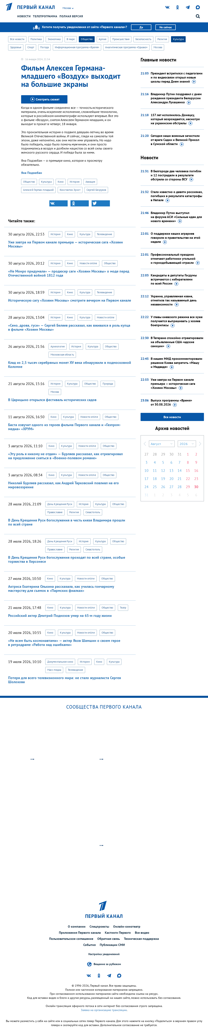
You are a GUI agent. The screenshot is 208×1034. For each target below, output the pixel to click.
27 (146, 454)
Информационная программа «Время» (77, 47)
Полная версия (71, 16)
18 (155, 478)
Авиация (90, 181)
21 (180, 478)
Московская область (62, 354)
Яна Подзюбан (31, 173)
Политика (36, 39)
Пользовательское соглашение (71, 939)
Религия (162, 39)
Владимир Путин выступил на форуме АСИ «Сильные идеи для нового (176, 217)
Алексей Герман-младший (38, 190)
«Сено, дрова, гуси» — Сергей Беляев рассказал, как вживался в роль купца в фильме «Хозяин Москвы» (69, 327)
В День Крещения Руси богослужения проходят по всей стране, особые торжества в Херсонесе (66, 559)
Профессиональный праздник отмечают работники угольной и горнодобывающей (173, 258)
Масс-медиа (54, 670)
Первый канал (36, 7)
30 (171, 454)
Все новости (17, 39)
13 (171, 470)
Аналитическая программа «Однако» (126, 47)
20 (171, 478)
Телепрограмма (45, 16)
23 (196, 478)
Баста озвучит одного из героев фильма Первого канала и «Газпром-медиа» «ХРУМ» (64, 426)
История (74, 181)
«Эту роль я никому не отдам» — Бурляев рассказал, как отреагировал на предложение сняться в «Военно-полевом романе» (65, 456)
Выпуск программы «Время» (171, 402)
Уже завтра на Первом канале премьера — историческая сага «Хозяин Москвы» (65, 244)
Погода (44, 47)
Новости (24, 16)
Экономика (54, 39)
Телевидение (104, 234)
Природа (108, 383)
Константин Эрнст (70, 190)
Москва (158, 47)
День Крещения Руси (59, 504)
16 (196, 470)
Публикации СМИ (112, 945)
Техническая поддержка (141, 939)
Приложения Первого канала (80, 932)
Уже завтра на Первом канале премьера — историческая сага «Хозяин (173, 383)
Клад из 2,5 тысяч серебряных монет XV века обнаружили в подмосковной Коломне (69, 364)
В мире (71, 39)
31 (180, 454)
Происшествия (120, 39)
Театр (123, 607)
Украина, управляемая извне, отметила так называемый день (174, 300)
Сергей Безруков (96, 190)
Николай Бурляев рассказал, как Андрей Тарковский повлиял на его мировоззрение (63, 485)
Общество (87, 39)
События (89, 945)
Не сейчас (165, 27)
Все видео (142, 932)
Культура (178, 39)
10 (146, 470)
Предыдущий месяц (145, 444)
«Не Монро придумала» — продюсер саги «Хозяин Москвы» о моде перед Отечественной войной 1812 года (68, 273)
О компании (77, 926)
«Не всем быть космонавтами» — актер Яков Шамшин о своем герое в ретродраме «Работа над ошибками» (64, 642)
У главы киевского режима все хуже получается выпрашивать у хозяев (177, 321)
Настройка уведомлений (104, 954)
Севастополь (93, 512)
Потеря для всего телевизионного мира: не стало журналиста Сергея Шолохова (64, 679)
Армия (102, 39)
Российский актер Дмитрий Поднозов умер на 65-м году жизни (60, 615)
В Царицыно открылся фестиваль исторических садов (52, 399)
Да (141, 27)
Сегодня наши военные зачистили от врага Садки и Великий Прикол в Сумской (175, 140)
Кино (61, 181)
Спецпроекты (99, 926)
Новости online (88, 263)
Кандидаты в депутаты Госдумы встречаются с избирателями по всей (174, 279)
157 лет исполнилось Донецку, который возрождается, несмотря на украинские (175, 119)
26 (163, 486)
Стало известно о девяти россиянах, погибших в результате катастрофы (177, 196)
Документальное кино (60, 661)
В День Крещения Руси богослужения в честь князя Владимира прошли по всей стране (66, 522)
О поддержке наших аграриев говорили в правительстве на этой (175, 237)
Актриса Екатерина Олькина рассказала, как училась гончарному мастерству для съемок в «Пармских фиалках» (61, 588)
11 (155, 470)
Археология (58, 346)
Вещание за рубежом (107, 964)
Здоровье (15, 47)
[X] (101, 203)
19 (163, 478)
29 (163, 454)
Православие (55, 512)
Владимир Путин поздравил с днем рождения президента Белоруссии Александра (176, 98)
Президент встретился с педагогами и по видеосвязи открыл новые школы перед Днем (177, 77)
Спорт (30, 47)
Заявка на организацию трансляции (104, 1010)
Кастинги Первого (118, 932)
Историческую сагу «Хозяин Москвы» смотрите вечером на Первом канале (69, 300)
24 (146, 486)
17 (146, 478)
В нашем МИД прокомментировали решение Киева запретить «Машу (176, 363)
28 (155, 454)
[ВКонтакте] (58, 203)
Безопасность (143, 39)
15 (188, 470)
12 (163, 470)
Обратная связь (108, 939)
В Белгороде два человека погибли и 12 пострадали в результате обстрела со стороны (176, 175)
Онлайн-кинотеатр (126, 926)
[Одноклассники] (79, 203)
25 (155, 486)
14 (180, 470)
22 (188, 478)
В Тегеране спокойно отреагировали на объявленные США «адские (177, 342)
